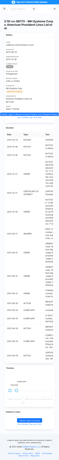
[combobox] (21, 9)
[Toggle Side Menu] (4, 8)
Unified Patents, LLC (31, 446)
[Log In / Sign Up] (54, 9)
